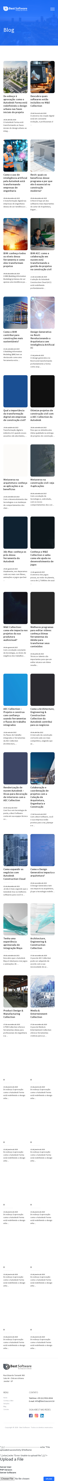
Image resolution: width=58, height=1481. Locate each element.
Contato (6, 1409)
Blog (4, 1406)
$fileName (27, 1449)
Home (5, 1398)
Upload (49, 1479)
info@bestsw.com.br (45, 1401)
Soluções (6, 1404)
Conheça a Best (8, 1401)
